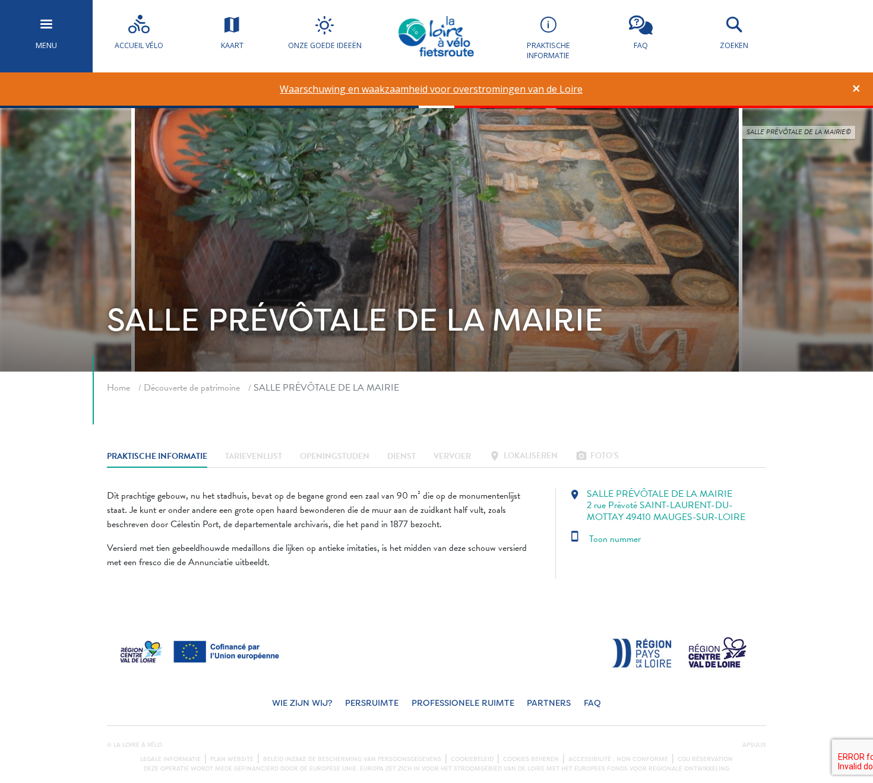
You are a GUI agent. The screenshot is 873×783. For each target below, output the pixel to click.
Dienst (401, 457)
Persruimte (371, 703)
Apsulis (754, 745)
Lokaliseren (523, 457)
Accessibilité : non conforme (618, 759)
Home (118, 388)
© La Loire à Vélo (134, 745)
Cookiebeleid (472, 759)
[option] (431, 89)
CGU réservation (705, 759)
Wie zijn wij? (302, 703)
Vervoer (452, 457)
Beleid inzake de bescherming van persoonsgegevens (352, 759)
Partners (549, 703)
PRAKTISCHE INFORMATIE (157, 457)
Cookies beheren (531, 759)
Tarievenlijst (253, 457)
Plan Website (232, 759)
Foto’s (597, 457)
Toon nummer (605, 539)
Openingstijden (334, 457)
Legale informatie (170, 759)
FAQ (592, 703)
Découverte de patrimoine (192, 388)
